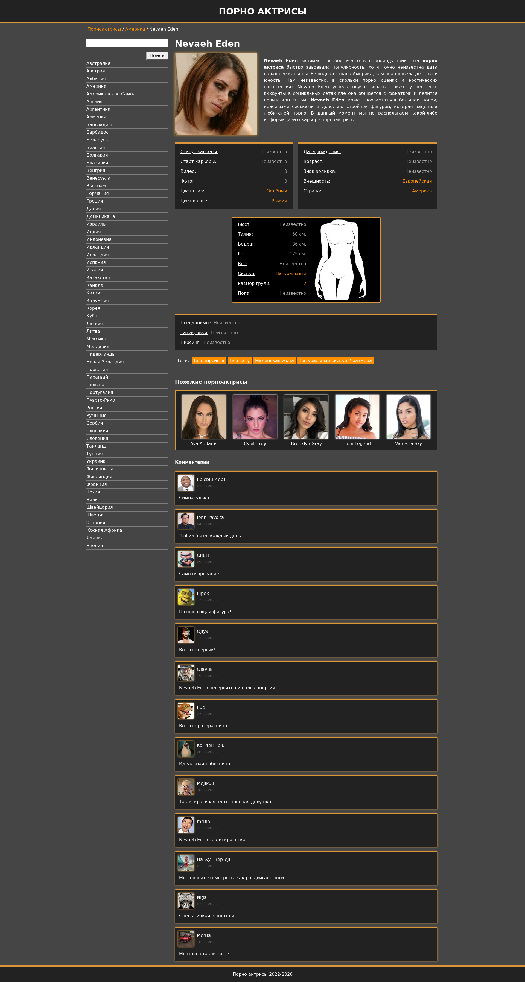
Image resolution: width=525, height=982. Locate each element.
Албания (96, 78)
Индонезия (99, 239)
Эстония (95, 522)
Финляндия (99, 476)
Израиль (96, 224)
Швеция (95, 515)
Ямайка (95, 537)
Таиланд (96, 446)
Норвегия (97, 369)
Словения (97, 438)
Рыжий (279, 200)
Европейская (417, 181)
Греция (94, 201)
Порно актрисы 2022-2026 (263, 974)
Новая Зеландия (105, 361)
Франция (96, 484)
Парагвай (97, 377)
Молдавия (97, 346)
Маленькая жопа (274, 360)
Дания (93, 208)
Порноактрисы (104, 29)
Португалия (99, 392)
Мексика (96, 338)
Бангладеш (99, 124)
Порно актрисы (263, 11)
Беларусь (97, 139)
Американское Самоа (111, 94)
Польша (95, 384)
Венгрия (95, 170)
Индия (93, 231)
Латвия (94, 323)
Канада (94, 285)
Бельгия (95, 147)
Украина (96, 461)
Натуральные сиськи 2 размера (335, 360)
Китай (93, 293)
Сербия (94, 423)
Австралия (98, 63)
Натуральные (291, 273)
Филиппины (99, 469)
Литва (93, 331)
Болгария (97, 155)
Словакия (97, 430)
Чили (92, 499)
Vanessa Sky (408, 443)
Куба (91, 315)
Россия (94, 407)
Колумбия (97, 300)
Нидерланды (101, 354)
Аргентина (98, 109)
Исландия (97, 254)
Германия (97, 193)
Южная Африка (104, 530)
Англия (94, 101)
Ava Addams (203, 443)
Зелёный (277, 191)
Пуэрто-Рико (100, 400)
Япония (94, 545)
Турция (94, 453)
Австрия (95, 71)
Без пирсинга (209, 360)
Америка (135, 29)
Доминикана (100, 216)
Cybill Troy (255, 443)
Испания (96, 262)
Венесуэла (98, 178)
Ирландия (97, 247)
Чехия (93, 492)
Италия (94, 270)
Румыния (96, 415)
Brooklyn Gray (306, 443)
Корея (93, 308)
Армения (96, 116)
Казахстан (98, 277)
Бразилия (97, 162)
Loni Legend (357, 443)
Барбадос (97, 132)
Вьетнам (96, 185)
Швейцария (99, 507)
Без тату (240, 360)
